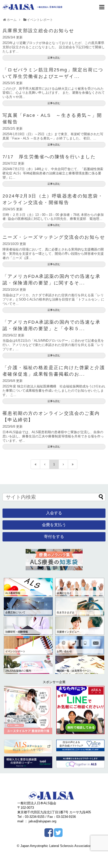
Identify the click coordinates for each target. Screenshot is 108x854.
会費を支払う (54, 525)
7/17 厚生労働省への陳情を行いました (49, 156)
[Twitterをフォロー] (58, 834)
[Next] (63, 464)
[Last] (72, 464)
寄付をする (54, 536)
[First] (35, 464)
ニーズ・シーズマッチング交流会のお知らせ (54, 237)
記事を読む (54, 57)
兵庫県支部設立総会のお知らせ (38, 30)
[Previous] (44, 464)
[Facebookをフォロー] (48, 834)
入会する (54, 513)
